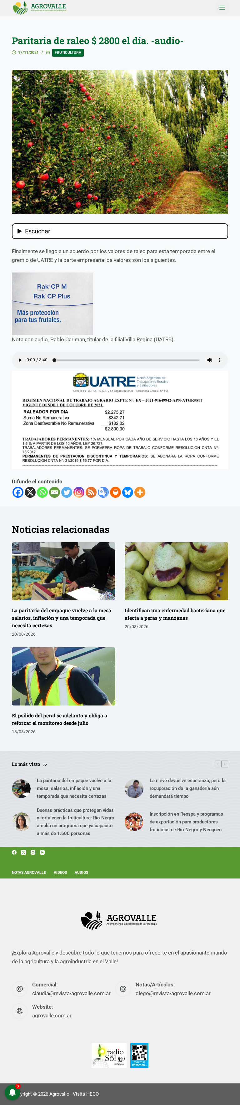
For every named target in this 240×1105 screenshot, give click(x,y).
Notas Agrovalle (29, 872)
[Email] (54, 492)
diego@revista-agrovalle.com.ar (173, 993)
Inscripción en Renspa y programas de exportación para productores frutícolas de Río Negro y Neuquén (186, 822)
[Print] (115, 492)
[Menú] (222, 8)
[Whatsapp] (42, 492)
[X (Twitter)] (23, 852)
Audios (81, 872)
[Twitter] (66, 492)
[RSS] (91, 492)
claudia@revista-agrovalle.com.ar (71, 993)
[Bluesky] (127, 492)
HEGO (92, 1094)
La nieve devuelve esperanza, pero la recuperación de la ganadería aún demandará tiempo (188, 788)
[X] (30, 492)
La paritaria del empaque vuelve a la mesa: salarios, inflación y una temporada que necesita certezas (62, 618)
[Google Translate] (103, 492)
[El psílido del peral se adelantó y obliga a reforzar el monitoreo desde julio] (63, 676)
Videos (60, 872)
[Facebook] (17, 492)
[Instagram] (78, 492)
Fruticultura (68, 52)
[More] (139, 492)
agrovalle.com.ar (52, 1015)
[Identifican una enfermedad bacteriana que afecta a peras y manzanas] (176, 571)
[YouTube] (42, 852)
